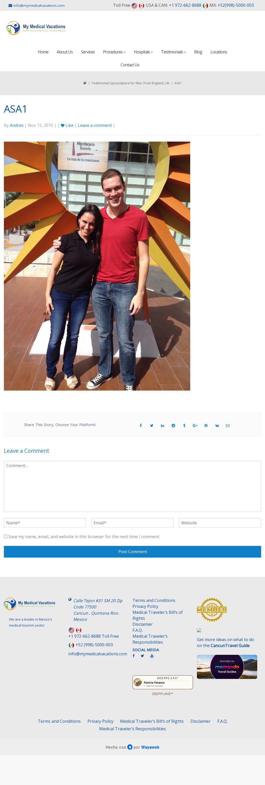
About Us (65, 52)
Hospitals (142, 52)
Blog (198, 52)
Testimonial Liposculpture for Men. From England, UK (130, 83)
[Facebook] (136, 658)
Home (43, 52)
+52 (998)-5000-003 (94, 645)
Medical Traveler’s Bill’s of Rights (157, 615)
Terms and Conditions (153, 600)
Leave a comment (95, 125)
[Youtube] (154, 658)
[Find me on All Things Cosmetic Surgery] (227, 612)
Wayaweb (150, 747)
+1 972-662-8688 (185, 5)
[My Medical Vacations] (36, 28)
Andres (17, 125)
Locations (218, 52)
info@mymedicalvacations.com (39, 5)
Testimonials (172, 52)
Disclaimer (142, 624)
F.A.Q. (137, 630)
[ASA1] (97, 265)
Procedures (113, 52)
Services (88, 52)
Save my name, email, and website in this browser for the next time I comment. (84, 536)
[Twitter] (145, 658)
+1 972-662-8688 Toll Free (93, 636)
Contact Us (130, 65)
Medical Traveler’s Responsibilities (150, 639)
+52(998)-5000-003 (236, 5)
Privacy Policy (145, 606)
